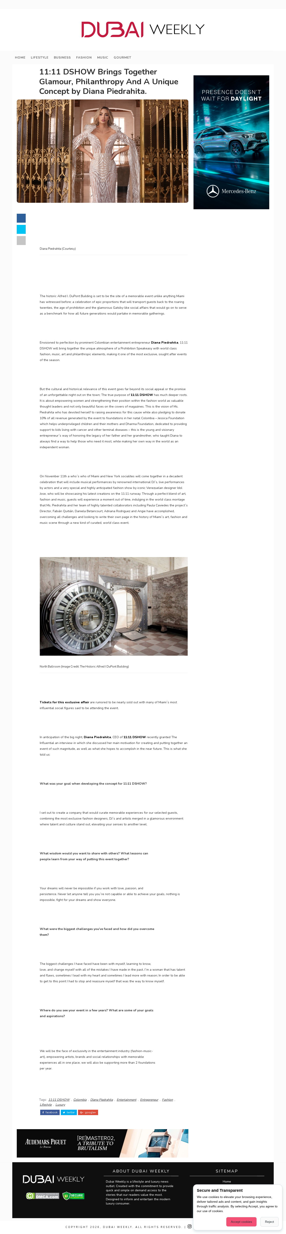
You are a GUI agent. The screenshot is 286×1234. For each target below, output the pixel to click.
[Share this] (21, 218)
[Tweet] (21, 229)
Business (62, 57)
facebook (51, 1112)
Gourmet (122, 57)
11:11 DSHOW (58, 1100)
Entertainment (126, 1100)
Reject (269, 1221)
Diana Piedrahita (101, 1100)
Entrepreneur (149, 1100)
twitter (70, 1112)
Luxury (60, 1105)
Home (20, 57)
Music (102, 57)
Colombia (79, 1100)
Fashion (84, 57)
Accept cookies (241, 1221)
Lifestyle (39, 57)
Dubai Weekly (117, 1227)
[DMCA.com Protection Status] (42, 1196)
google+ (90, 1112)
